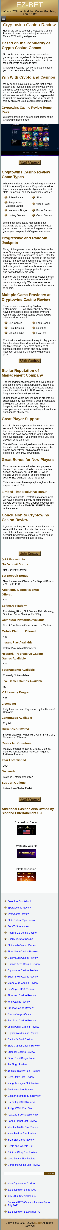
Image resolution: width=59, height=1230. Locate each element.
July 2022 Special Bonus (22, 1196)
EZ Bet (38, 1223)
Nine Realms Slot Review (22, 1133)
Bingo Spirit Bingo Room (21, 1058)
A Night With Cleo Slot (20, 1108)
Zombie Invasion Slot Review (24, 1070)
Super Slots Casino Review (23, 976)
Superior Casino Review (21, 1052)
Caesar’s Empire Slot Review (24, 1096)
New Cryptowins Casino (21, 1183)
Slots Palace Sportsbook (21, 920)
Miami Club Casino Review (23, 983)
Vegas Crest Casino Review (23, 1026)
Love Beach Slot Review (21, 1158)
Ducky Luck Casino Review (23, 957)
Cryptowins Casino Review (23, 970)
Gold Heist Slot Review (21, 1089)
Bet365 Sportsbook (18, 926)
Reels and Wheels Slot (20, 1146)
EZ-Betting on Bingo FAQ (22, 1189)
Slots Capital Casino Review (24, 1045)
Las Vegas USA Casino (21, 989)
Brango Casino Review (21, 1008)
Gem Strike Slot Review (21, 1077)
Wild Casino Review (19, 1001)
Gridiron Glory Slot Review (22, 1152)
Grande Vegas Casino (20, 1014)
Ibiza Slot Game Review (21, 1139)
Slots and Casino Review (22, 995)
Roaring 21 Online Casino (22, 932)
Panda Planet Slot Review (22, 1121)
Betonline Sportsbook (20, 901)
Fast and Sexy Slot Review (23, 1114)
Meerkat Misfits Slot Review (23, 1127)
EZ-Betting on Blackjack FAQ (24, 1211)
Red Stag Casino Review (22, 1020)
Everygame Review (18, 914)
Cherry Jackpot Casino (20, 939)
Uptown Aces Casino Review (24, 964)
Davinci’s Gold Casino (20, 1039)
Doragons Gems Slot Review (24, 1165)
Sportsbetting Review (19, 907)
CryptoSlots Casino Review (23, 1033)
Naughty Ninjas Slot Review (23, 1083)
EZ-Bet (29, 5)
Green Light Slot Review (21, 1102)
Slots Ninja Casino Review (23, 951)
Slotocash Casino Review (22, 945)
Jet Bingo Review (17, 1064)
